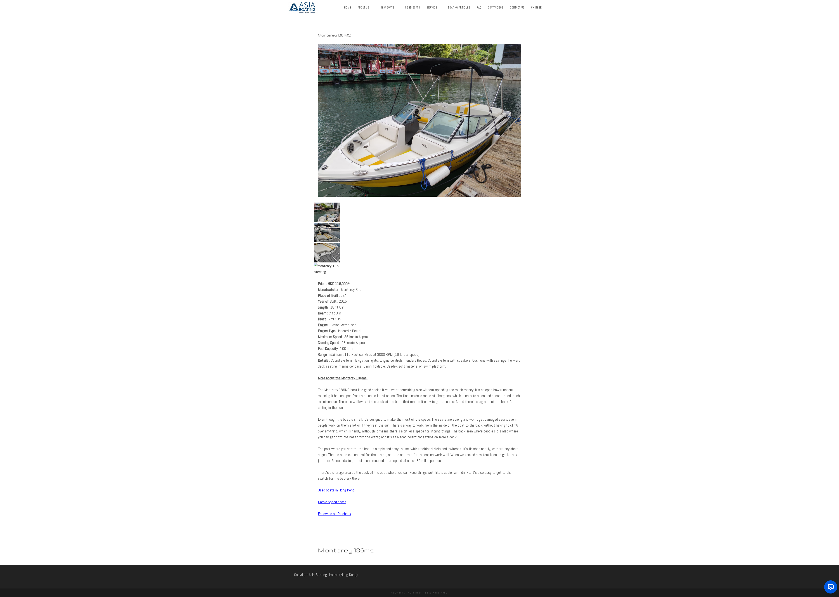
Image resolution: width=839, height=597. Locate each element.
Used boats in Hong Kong (336, 490)
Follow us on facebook (334, 513)
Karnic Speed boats (332, 501)
